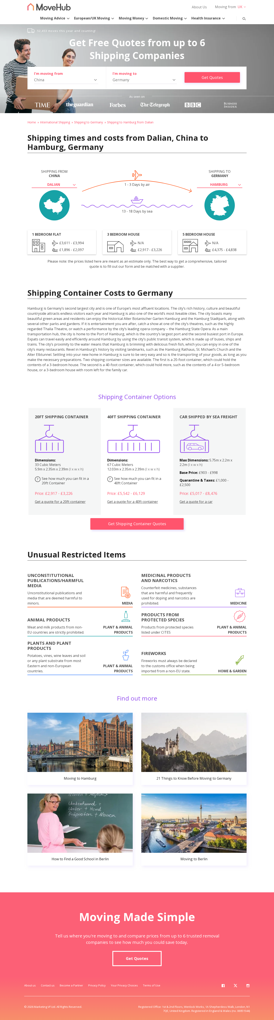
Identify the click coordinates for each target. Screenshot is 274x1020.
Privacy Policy (97, 985)
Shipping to (220, 174)
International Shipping (55, 122)
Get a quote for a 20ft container (60, 502)
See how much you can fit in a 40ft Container (135, 480)
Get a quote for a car (196, 502)
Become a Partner (71, 985)
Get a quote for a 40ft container (132, 502)
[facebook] (223, 986)
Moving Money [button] (131, 18)
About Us (199, 7)
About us (30, 985)
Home (31, 122)
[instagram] (248, 986)
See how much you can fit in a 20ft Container (63, 480)
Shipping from (54, 174)
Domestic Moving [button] (168, 18)
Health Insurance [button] (206, 18)
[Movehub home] (49, 6)
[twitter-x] (235, 986)
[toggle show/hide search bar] (241, 17)
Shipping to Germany (88, 122)
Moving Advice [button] (52, 18)
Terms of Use (151, 985)
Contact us (48, 985)
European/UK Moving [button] (92, 18)
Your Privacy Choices (124, 985)
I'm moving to (125, 73)
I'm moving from (48, 73)
